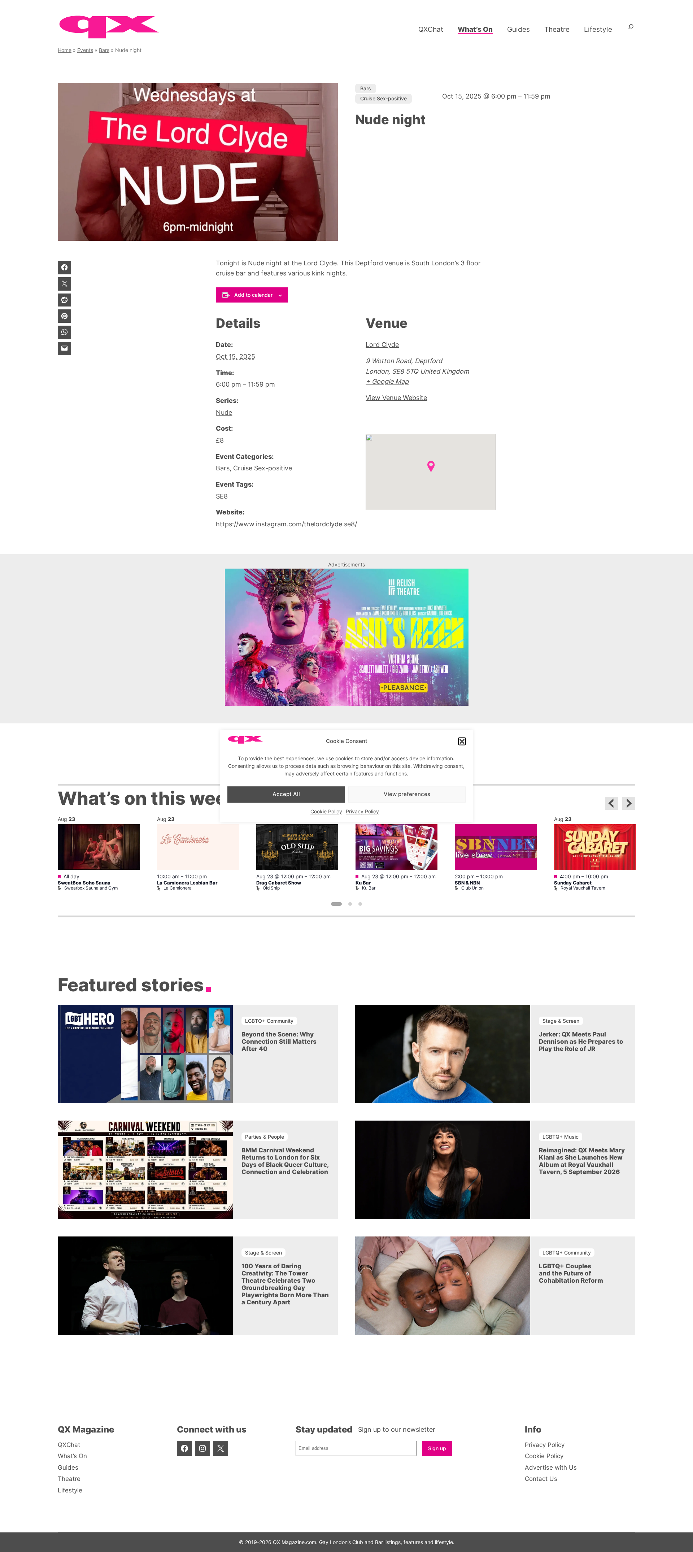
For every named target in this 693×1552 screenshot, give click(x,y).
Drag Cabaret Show (278, 883)
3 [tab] (360, 904)
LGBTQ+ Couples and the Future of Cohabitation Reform (571, 1273)
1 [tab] (336, 904)
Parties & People (264, 1137)
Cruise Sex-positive (383, 98)
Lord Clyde (382, 344)
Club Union (472, 888)
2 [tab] (350, 904)
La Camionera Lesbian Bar (187, 883)
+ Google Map (387, 381)
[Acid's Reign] (346, 703)
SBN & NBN (467, 883)
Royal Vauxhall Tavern (583, 888)
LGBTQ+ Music (560, 1137)
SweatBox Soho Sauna (84, 883)
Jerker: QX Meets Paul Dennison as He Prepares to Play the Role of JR (581, 1041)
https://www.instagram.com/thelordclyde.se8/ (286, 524)
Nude (224, 412)
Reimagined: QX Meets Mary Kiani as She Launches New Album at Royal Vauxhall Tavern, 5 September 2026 (582, 1161)
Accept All (286, 794)
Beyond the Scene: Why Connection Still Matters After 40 (279, 1041)
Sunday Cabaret (573, 883)
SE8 (222, 496)
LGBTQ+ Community (269, 1021)
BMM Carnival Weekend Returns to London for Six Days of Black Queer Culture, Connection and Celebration (284, 1161)
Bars (104, 50)
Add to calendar (253, 295)
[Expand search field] (631, 29)
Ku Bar (363, 883)
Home (64, 50)
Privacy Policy (362, 811)
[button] (462, 741)
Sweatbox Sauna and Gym (91, 888)
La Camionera (178, 888)
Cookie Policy (326, 811)
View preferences (407, 794)
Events (85, 50)
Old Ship (271, 888)
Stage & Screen (560, 1021)
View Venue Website (396, 397)
